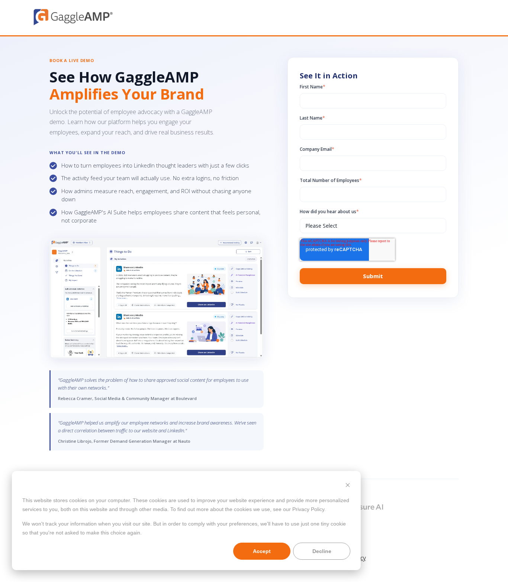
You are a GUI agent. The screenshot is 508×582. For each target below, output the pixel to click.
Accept (262, 551)
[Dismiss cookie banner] (347, 486)
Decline (321, 551)
